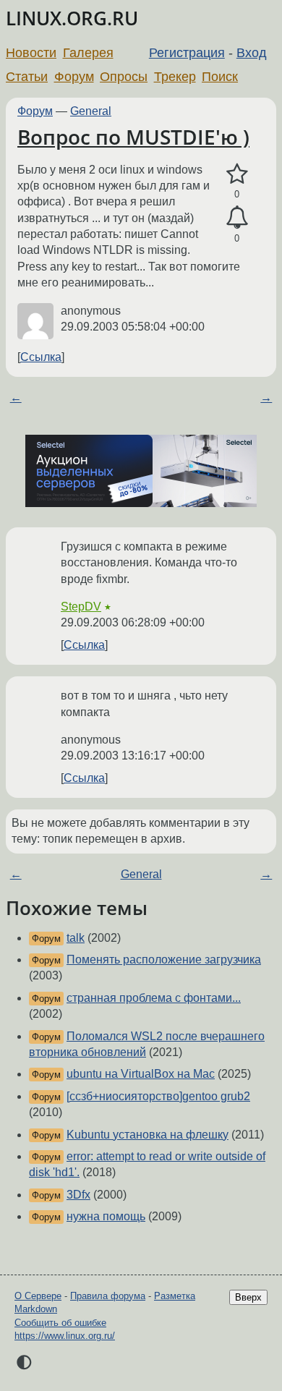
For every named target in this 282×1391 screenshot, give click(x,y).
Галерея (88, 53)
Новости (31, 53)
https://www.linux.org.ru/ (64, 1335)
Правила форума (107, 1295)
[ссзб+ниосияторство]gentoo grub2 (158, 1096)
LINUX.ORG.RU (72, 18)
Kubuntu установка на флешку (147, 1134)
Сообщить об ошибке (60, 1322)
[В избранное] (237, 174)
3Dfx (78, 1194)
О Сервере (37, 1295)
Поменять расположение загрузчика (164, 959)
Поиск (220, 76)
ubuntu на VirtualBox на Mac (141, 1074)
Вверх (248, 1297)
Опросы (124, 76)
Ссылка (40, 357)
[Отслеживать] (237, 218)
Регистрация (187, 53)
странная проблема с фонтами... (154, 998)
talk (76, 938)
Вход (251, 53)
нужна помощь (106, 1216)
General (90, 111)
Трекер (175, 76)
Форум (74, 76)
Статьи (27, 76)
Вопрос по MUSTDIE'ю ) (133, 136)
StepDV (81, 606)
